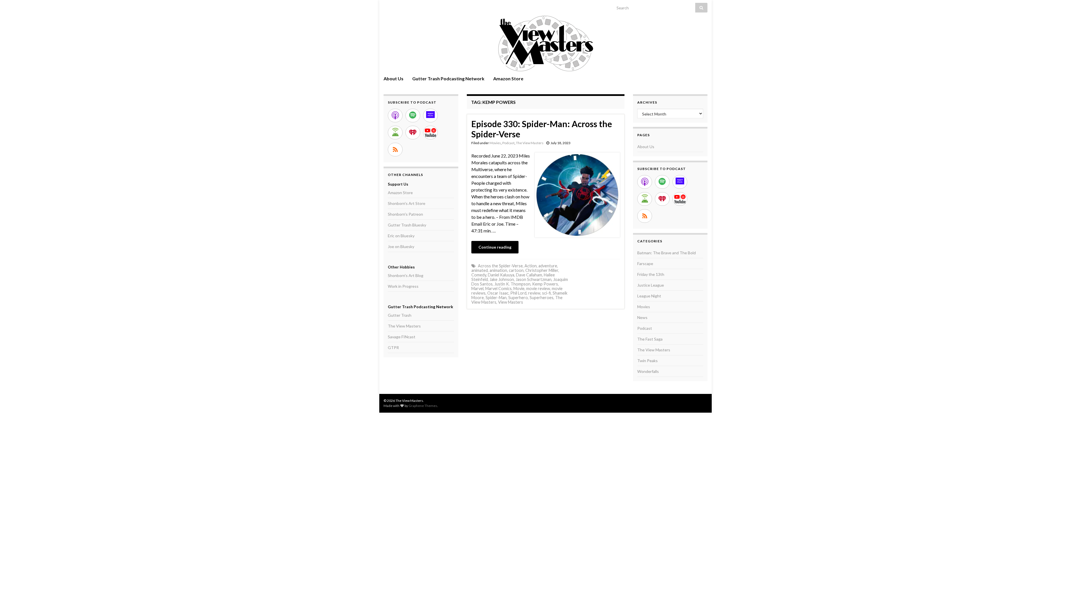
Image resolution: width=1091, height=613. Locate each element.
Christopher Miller (541, 270)
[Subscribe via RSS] (395, 149)
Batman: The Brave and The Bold (666, 252)
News (642, 317)
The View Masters (530, 143)
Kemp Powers (545, 284)
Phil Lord (518, 293)
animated (479, 270)
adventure (547, 265)
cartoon (516, 270)
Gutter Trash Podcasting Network (448, 78)
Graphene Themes (423, 406)
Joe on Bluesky (401, 246)
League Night (649, 295)
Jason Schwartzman (533, 279)
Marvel (477, 288)
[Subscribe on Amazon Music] (430, 115)
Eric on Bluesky (401, 235)
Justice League (650, 285)
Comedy (478, 274)
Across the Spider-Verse (500, 265)
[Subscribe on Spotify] (412, 115)
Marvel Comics (498, 288)
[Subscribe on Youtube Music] (430, 132)
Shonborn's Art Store (406, 203)
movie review (538, 288)
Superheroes (541, 297)
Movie (518, 288)
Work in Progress (403, 286)
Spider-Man (496, 297)
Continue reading (494, 247)
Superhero (518, 297)
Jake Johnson (502, 279)
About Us (393, 78)
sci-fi (546, 293)
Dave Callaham (529, 274)
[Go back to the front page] (545, 43)
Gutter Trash (399, 315)
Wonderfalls (648, 371)
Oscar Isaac (498, 293)
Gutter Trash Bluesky (407, 224)
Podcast (508, 143)
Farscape (645, 263)
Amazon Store (508, 78)
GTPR (393, 347)
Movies (495, 143)
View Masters (510, 302)
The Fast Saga (650, 339)
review (534, 293)
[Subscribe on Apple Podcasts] (395, 115)
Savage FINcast (401, 336)
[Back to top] (1078, 600)
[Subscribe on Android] (395, 132)
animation (498, 270)
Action (530, 265)
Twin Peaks (647, 360)
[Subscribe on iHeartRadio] (412, 132)
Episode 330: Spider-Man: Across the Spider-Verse (541, 129)
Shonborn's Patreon (405, 214)
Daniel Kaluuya (501, 274)
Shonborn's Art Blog (405, 275)
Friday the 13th (650, 274)
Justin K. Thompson (512, 284)
